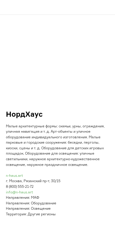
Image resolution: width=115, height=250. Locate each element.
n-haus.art (14, 175)
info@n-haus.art (19, 192)
